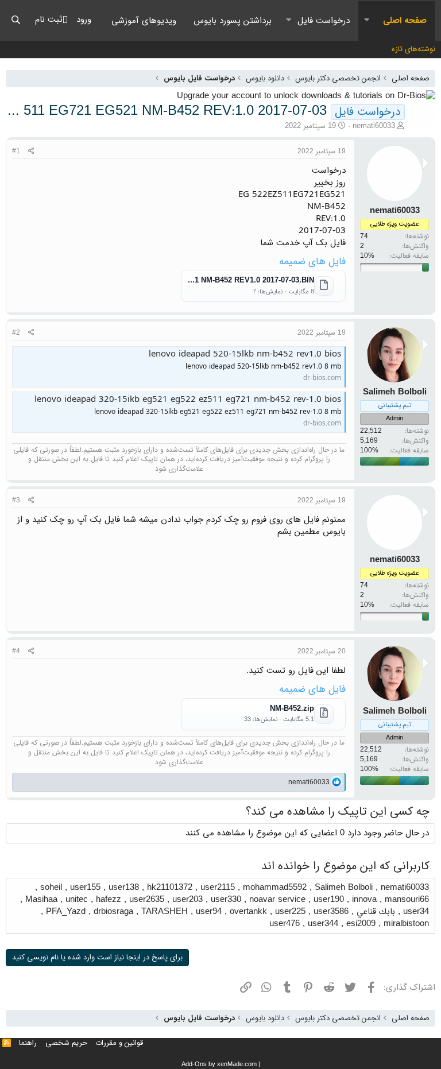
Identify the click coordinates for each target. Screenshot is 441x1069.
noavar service (277, 900)
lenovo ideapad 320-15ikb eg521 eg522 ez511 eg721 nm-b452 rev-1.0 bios (187, 399)
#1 (16, 151)
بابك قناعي (376, 912)
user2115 (217, 887)
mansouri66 (407, 900)
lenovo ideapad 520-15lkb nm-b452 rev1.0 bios (245, 354)
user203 (187, 900)
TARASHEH (164, 912)
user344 (323, 924)
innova (364, 900)
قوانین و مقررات (119, 1043)
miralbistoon (406, 924)
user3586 (331, 912)
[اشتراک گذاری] (31, 151)
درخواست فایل (323, 21)
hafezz (108, 900)
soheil (51, 887)
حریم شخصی (66, 1043)
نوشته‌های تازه (413, 49)
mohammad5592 (275, 887)
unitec (76, 900)
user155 (85, 887)
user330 (226, 900)
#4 (16, 651)
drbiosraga (113, 912)
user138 (124, 887)
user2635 (146, 900)
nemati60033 (374, 126)
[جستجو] (16, 20)
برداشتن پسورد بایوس (233, 21)
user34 (416, 912)
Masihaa (41, 900)
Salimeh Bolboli (344, 887)
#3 (16, 500)
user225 (290, 912)
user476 (284, 924)
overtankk (248, 912)
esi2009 (361, 924)
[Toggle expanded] (366, 21)
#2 (16, 332)
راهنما (28, 1043)
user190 (329, 900)
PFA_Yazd (66, 912)
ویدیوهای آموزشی (143, 21)
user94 (209, 912)
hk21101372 (169, 887)
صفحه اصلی (405, 21)
